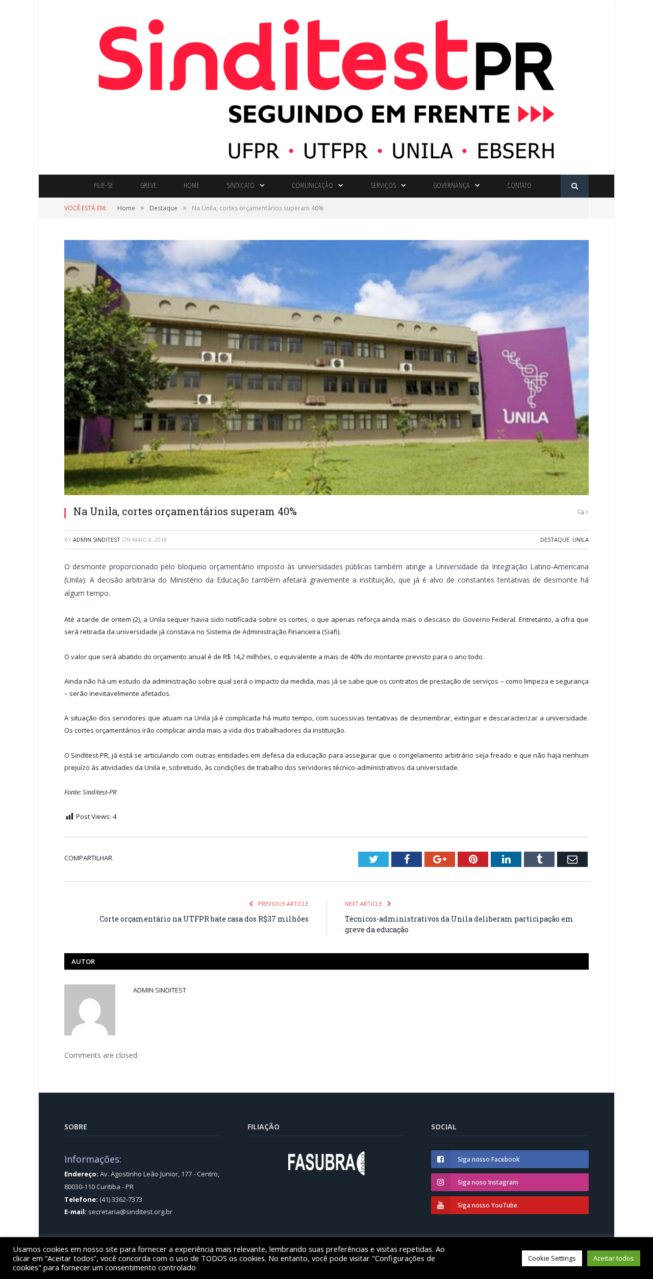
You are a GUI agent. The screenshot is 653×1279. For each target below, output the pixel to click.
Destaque (554, 539)
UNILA (580, 539)
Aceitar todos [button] (613, 1258)
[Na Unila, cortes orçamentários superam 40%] (326, 368)
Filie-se (103, 185)
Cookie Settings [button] (552, 1258)
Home (191, 185)
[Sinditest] (326, 85)
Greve (148, 185)
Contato (519, 185)
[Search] (575, 186)
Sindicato (241, 185)
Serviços (383, 185)
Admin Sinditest (96, 539)
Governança (451, 185)
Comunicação (312, 185)
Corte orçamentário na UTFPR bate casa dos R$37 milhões (204, 919)
